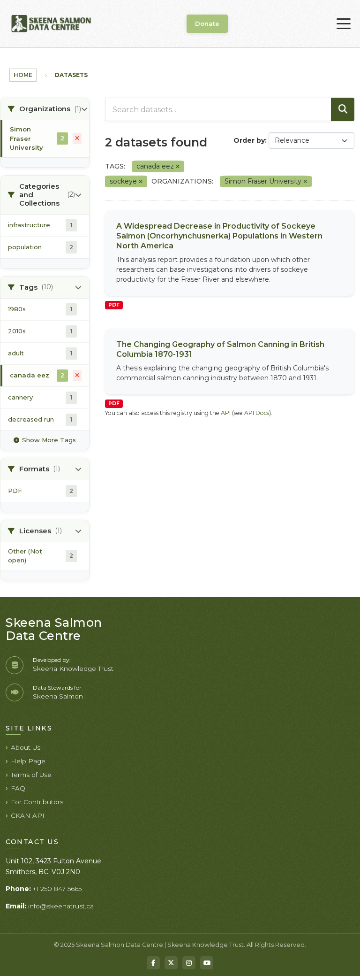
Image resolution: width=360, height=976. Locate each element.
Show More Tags (49, 440)
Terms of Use (31, 774)
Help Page (28, 761)
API (226, 412)
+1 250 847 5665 (57, 888)
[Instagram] (188, 962)
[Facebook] (153, 962)
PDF (114, 305)
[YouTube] (206, 962)
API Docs (256, 412)
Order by (249, 140)
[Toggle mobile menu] (344, 24)
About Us (25, 747)
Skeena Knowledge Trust (73, 668)
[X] (171, 962)
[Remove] (178, 166)
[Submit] (342, 109)
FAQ (18, 788)
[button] (44, 109)
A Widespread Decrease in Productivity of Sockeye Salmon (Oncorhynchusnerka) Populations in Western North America (219, 236)
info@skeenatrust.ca (61, 906)
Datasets (71, 74)
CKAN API (28, 815)
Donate (207, 23)
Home (23, 74)
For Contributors (37, 802)
